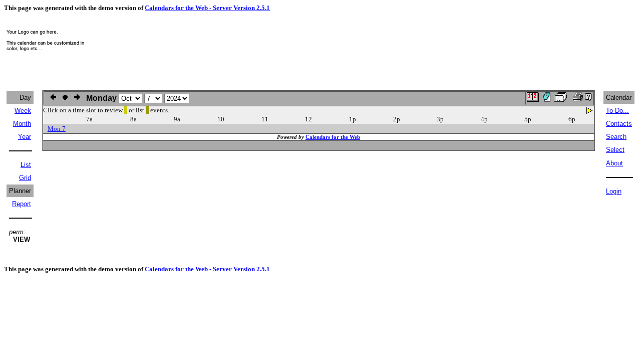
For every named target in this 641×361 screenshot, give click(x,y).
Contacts (619, 123)
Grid (25, 178)
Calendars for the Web (332, 137)
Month (22, 123)
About (614, 163)
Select (615, 149)
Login (613, 191)
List (26, 164)
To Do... (617, 110)
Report (21, 204)
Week (23, 110)
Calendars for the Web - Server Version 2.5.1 (207, 8)
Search (616, 136)
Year (24, 136)
